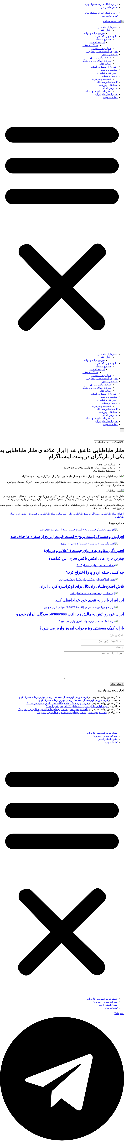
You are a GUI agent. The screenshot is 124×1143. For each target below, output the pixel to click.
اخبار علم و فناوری (107, 72)
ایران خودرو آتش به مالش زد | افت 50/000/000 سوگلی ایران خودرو (70, 614)
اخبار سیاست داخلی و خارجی (102, 51)
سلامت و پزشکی (108, 69)
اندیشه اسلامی (97, 42)
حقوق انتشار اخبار (108, 739)
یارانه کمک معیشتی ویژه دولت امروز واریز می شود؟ (82, 628)
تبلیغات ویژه (111, 742)
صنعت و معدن (110, 54)
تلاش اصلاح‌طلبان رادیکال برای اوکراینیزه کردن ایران (81, 586)
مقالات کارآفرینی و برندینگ (96, 60)
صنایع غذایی (104, 63)
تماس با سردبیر (109, 7)
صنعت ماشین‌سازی (100, 57)
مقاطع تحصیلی (103, 39)
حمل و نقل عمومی (101, 48)
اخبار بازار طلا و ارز (107, 27)
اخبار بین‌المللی (110, 88)
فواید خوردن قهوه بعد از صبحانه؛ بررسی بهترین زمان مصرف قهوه (53, 697)
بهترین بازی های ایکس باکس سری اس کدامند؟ (86, 558)
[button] (62, 225)
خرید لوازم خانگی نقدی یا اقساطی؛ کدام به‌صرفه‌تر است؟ (57, 703)
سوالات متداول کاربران (105, 736)
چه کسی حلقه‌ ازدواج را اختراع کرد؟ (95, 572)
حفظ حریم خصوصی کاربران (102, 732)
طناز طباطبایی (64, 513)
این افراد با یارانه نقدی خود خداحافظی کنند (89, 600)
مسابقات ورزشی (108, 85)
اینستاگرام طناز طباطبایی (86, 513)
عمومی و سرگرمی (101, 79)
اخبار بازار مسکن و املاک (104, 66)
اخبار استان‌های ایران (106, 94)
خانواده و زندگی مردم (106, 36)
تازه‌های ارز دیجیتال (107, 82)
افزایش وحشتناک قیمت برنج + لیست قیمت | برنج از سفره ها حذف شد (67, 536)
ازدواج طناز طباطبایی (112, 513)
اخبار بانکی (105, 30)
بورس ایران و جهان (94, 33)
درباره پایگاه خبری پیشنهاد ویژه (101, 4)
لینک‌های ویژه (110, 97)
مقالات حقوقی (90, 45)
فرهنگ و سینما (110, 76)
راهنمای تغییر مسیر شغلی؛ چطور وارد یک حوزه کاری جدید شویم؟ (53, 709)
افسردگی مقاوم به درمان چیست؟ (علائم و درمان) (84, 550)
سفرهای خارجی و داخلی (98, 91)
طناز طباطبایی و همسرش (42, 513)
